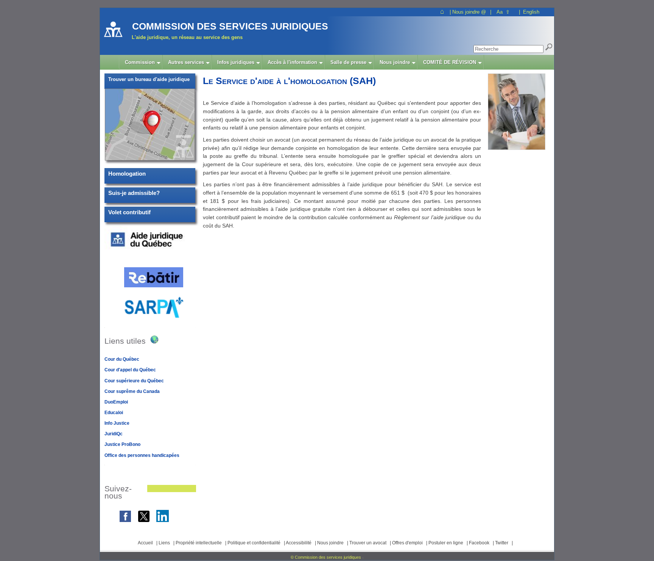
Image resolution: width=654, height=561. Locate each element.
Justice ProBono (122, 444)
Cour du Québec (121, 359)
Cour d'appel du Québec (130, 369)
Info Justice (116, 423)
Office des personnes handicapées (141, 455)
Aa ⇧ (503, 12)
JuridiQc (113, 433)
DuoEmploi (116, 402)
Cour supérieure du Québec (134, 380)
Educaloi (113, 412)
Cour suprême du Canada (132, 391)
